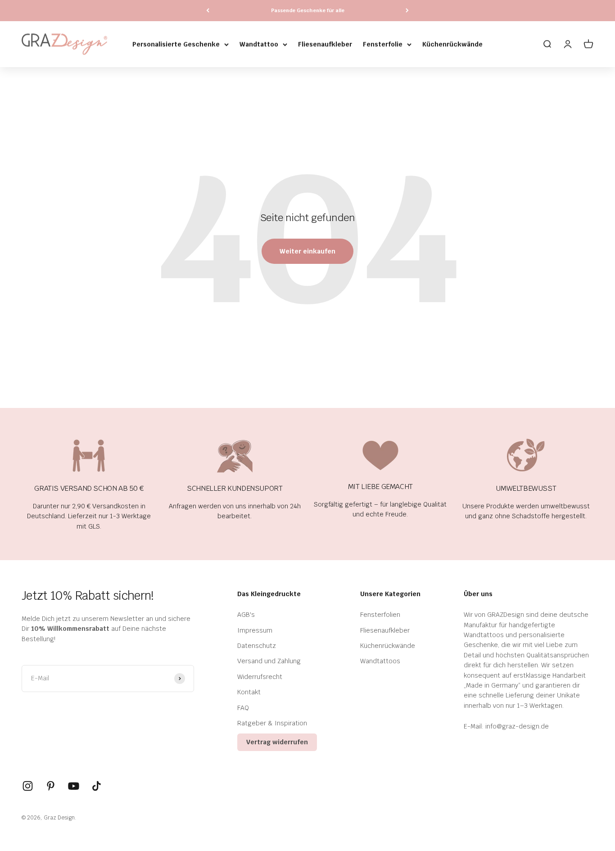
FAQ (243, 708)
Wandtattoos (380, 661)
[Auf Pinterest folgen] (51, 786)
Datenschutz (256, 646)
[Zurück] (207, 10)
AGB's (246, 615)
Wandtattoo (259, 44)
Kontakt (249, 692)
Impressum (254, 630)
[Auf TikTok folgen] (96, 786)
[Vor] (407, 10)
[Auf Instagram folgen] (28, 786)
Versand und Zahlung (269, 661)
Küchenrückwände (452, 44)
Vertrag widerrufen (277, 742)
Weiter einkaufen (307, 251)
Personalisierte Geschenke (176, 44)
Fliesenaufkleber (325, 44)
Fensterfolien (380, 615)
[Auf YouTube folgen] (74, 786)
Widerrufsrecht (259, 677)
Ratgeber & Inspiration (272, 723)
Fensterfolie (382, 44)
